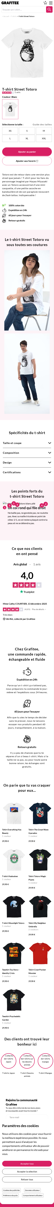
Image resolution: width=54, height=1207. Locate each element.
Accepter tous (27, 1163)
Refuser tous (27, 1179)
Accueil (6, 16)
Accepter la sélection (27, 1171)
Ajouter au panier (27, 151)
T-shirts (14, 16)
